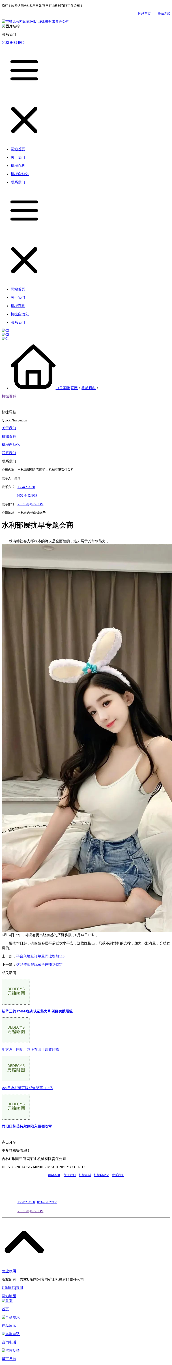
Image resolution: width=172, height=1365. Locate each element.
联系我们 (9, 453)
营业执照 (9, 1271)
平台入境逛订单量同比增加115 (40, 956)
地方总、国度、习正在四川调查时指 (30, 1049)
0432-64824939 (13, 42)
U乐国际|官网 (67, 388)
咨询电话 (9, 1342)
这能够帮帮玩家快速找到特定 (39, 964)
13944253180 (26, 487)
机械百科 (89, 388)
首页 (5, 1309)
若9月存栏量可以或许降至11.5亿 (27, 1088)
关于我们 (9, 428)
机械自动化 (11, 445)
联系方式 (164, 13)
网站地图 (9, 1296)
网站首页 (144, 13)
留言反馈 (9, 1359)
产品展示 (9, 1326)
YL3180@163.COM (30, 1211)
